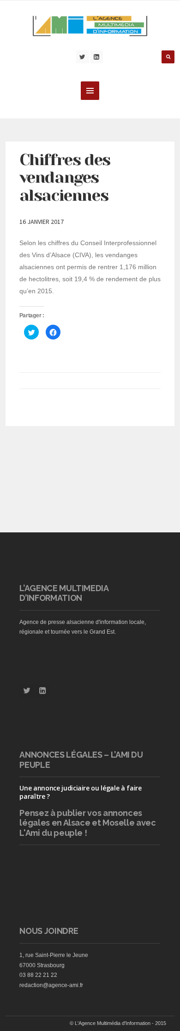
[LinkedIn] (96, 56)
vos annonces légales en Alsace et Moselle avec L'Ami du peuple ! (87, 823)
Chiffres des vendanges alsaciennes (64, 177)
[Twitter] (82, 56)
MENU (90, 90)
